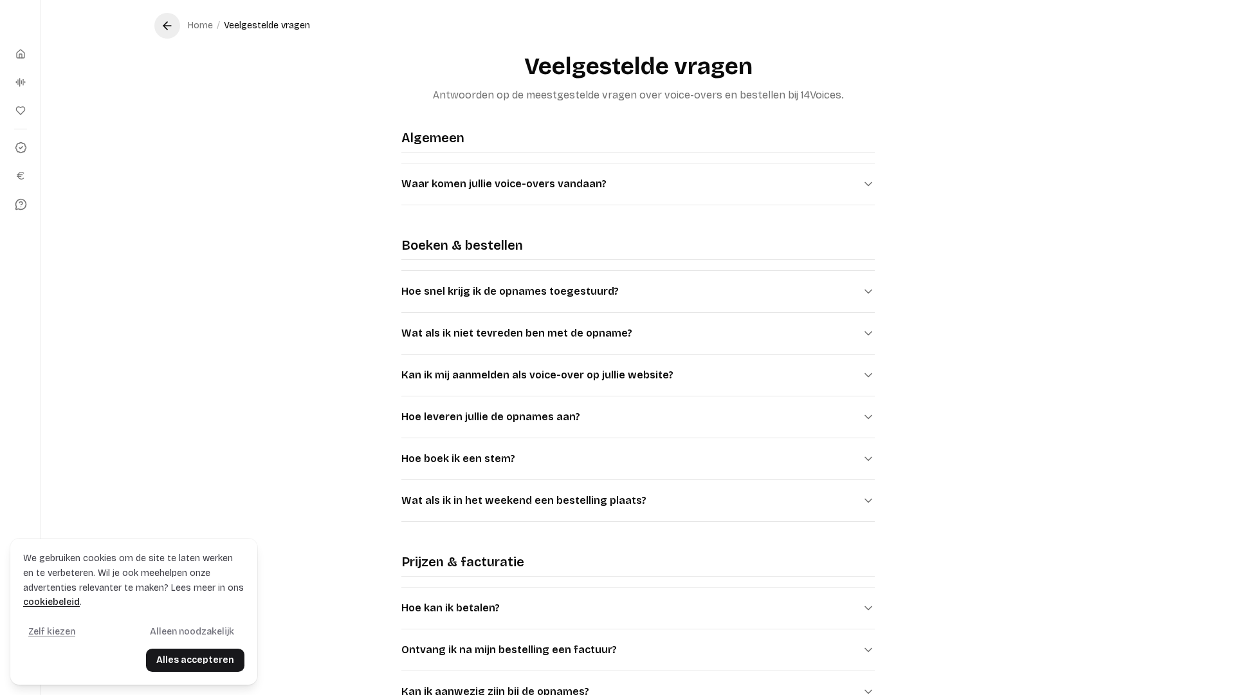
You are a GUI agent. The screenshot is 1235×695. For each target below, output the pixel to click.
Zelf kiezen (51, 631)
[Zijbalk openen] (20, 23)
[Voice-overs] (20, 82)
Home (200, 25)
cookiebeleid (51, 602)
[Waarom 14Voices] (20, 147)
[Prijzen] (20, 176)
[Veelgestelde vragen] (20, 204)
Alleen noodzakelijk (192, 631)
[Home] (20, 54)
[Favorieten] (20, 111)
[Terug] (167, 26)
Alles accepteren (195, 659)
